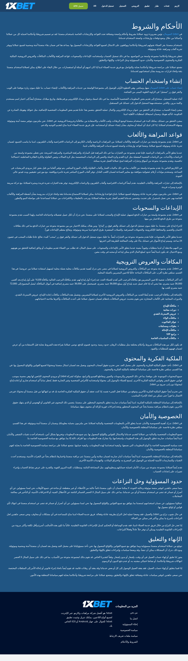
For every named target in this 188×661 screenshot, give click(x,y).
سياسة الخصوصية (129, 630)
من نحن (134, 612)
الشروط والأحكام (129, 642)
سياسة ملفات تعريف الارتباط (123, 636)
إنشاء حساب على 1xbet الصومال (166, 88)
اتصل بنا (134, 618)
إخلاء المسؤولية (130, 624)
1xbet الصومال (171, 34)
